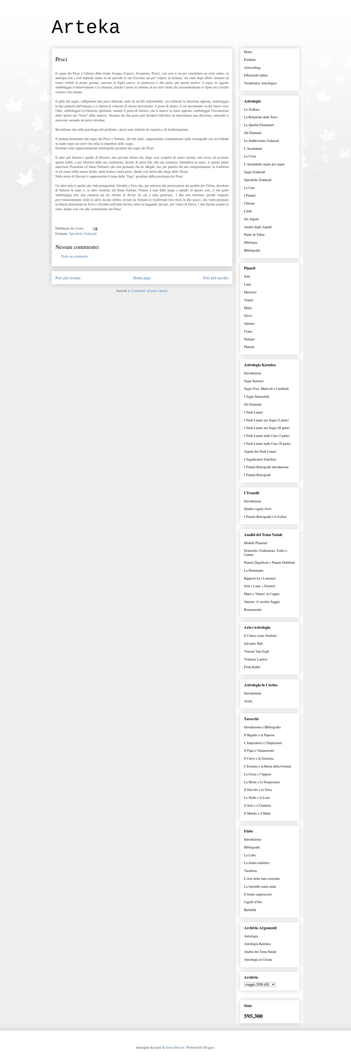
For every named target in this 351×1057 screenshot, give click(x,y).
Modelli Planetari (255, 543)
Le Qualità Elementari (259, 125)
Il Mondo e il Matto (257, 813)
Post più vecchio (216, 277)
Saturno (249, 323)
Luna (247, 284)
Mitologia (250, 242)
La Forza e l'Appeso (257, 774)
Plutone (249, 346)
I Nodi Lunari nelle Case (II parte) (267, 443)
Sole (247, 276)
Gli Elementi (252, 132)
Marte (248, 308)
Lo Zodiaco (252, 109)
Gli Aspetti (251, 219)
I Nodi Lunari (253, 412)
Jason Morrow (175, 1047)
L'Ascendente (253, 148)
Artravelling (252, 67)
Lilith (248, 211)
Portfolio (250, 59)
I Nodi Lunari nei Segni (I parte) (266, 420)
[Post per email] (94, 228)
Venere (248, 300)
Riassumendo (253, 609)
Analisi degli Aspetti (258, 227)
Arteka (86, 28)
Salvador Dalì (253, 643)
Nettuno (249, 339)
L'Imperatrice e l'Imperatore (263, 742)
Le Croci (250, 156)
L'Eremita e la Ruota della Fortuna (267, 766)
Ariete (248, 701)
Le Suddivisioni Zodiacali (261, 140)
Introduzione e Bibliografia (262, 727)
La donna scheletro (257, 862)
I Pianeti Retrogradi (257, 474)
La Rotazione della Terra (260, 117)
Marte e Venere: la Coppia (261, 593)
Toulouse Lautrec (255, 659)
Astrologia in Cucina (258, 959)
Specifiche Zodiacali (83, 233)
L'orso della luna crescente (262, 878)
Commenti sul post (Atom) (149, 290)
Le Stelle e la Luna (257, 797)
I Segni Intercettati (256, 396)
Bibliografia (252, 250)
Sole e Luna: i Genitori (259, 586)
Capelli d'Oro (253, 902)
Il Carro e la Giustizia (258, 758)
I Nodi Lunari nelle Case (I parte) (267, 435)
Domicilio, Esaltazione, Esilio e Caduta (265, 552)
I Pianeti (249, 195)
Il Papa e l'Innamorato (259, 750)
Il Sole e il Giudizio (257, 805)
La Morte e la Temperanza (262, 782)
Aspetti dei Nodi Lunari (260, 451)
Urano (248, 331)
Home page (142, 277)
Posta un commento (74, 256)
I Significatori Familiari (260, 459)
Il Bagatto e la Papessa (259, 735)
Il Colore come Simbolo (260, 635)
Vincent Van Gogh (256, 651)
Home (248, 51)
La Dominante (253, 570)
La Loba (249, 855)
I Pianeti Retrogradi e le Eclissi (265, 516)
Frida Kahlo (252, 667)
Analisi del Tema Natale (260, 951)
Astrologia (251, 936)
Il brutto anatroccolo (258, 894)
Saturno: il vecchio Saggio (262, 601)
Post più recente (67, 277)
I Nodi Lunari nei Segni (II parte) (267, 427)
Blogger (208, 1047)
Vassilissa (250, 870)
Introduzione (252, 373)
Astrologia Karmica (257, 943)
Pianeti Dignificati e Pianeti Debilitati (269, 562)
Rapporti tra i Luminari (260, 578)
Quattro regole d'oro (257, 508)
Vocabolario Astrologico (260, 83)
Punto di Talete (254, 234)
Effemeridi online (256, 75)
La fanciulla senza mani (260, 886)
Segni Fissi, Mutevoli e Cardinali (266, 388)
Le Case (249, 187)
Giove (248, 315)
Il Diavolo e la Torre (258, 789)
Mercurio (250, 292)
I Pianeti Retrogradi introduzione (266, 467)
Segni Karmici (254, 381)
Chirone (249, 203)
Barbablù (250, 909)
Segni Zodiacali (254, 172)
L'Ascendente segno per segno (264, 164)
